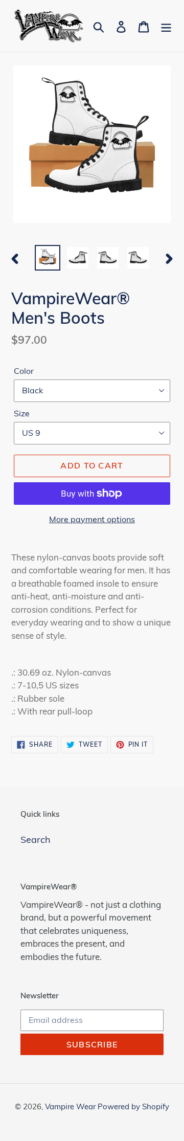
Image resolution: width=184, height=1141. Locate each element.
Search (35, 839)
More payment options (92, 519)
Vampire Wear (71, 1106)
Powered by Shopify (133, 1106)
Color (24, 371)
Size (22, 413)
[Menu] (166, 26)
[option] (47, 257)
